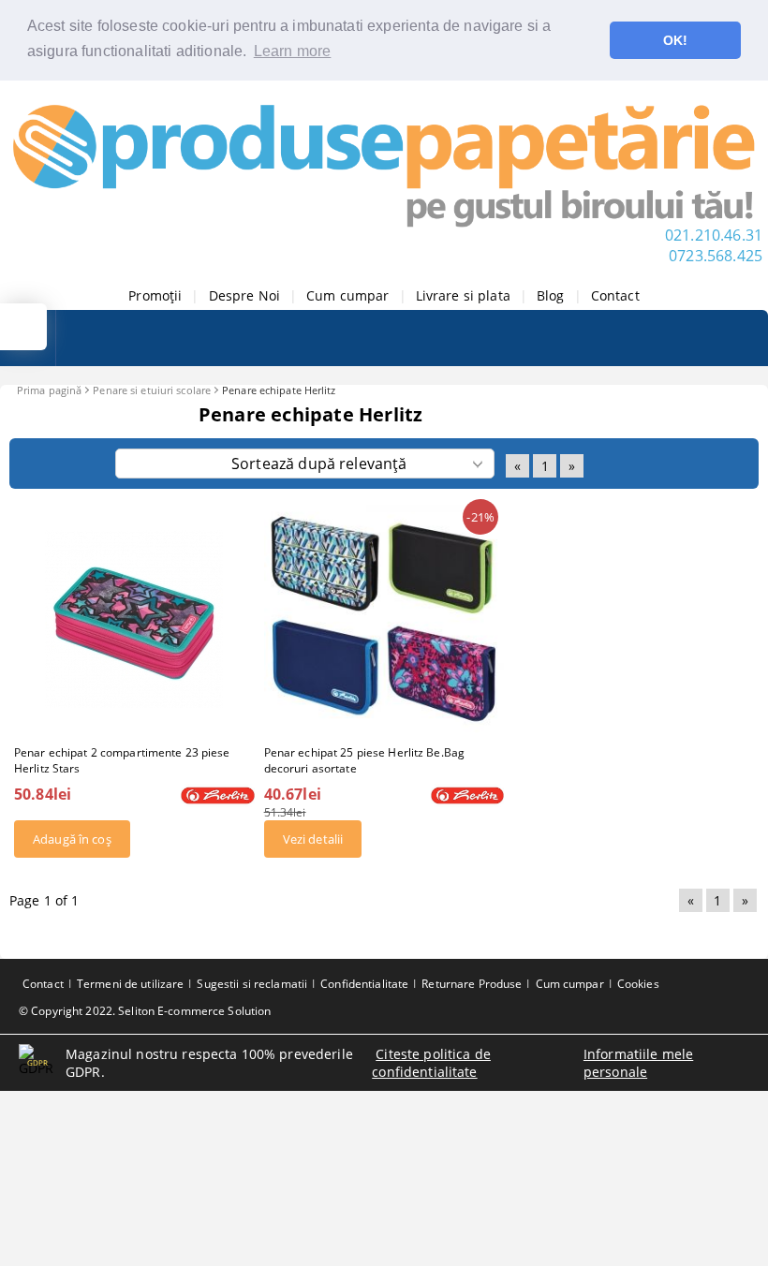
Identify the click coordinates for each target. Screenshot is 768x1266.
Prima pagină (49, 390)
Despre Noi (244, 295)
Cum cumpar (347, 295)
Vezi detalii (313, 839)
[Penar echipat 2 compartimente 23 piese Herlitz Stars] (134, 619)
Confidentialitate (364, 984)
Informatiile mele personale (638, 1063)
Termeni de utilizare (130, 984)
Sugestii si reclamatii (252, 984)
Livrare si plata (463, 295)
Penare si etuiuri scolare (152, 390)
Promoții (155, 295)
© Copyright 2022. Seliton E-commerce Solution (145, 1011)
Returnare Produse (471, 984)
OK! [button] (675, 40)
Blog (551, 295)
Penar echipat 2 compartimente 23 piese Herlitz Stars (122, 760)
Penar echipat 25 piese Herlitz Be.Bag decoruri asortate (364, 760)
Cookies (638, 984)
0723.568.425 (715, 255)
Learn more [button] (293, 51)
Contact (615, 295)
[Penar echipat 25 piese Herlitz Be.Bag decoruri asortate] (384, 619)
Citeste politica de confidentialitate (431, 1063)
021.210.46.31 (713, 235)
